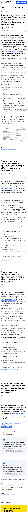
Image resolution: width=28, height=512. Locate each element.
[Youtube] (26, 7)
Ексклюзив (8, 380)
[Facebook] (15, 7)
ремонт (13, 494)
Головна (3, 11)
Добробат (3, 494)
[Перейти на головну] (6, 2)
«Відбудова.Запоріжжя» (16, 51)
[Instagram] (19, 7)
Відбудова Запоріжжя (11, 11)
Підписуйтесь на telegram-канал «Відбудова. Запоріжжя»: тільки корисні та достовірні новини (14, 425)
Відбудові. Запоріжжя (18, 413)
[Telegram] (22, 7)
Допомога (9, 494)
